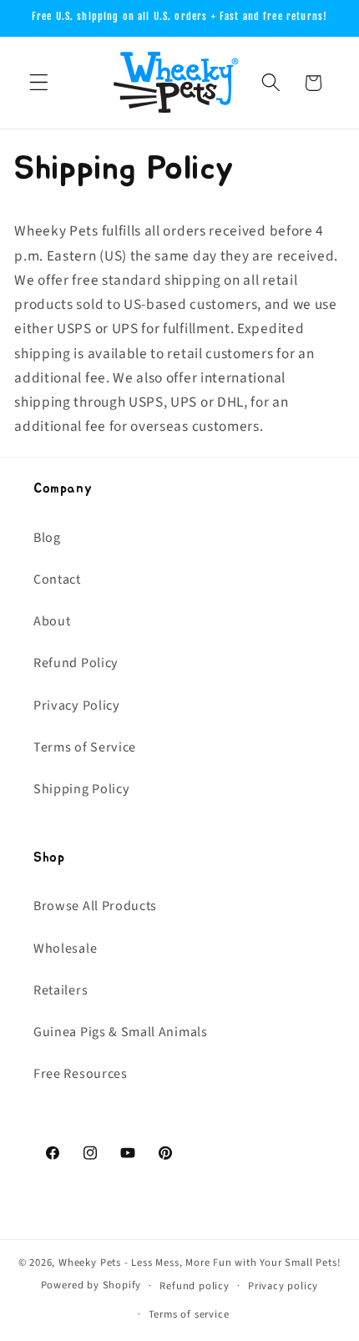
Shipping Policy (81, 789)
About (51, 621)
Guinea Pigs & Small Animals (120, 1032)
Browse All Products (95, 906)
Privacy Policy (76, 705)
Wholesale (65, 948)
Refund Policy (76, 663)
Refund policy (194, 1285)
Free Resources (80, 1074)
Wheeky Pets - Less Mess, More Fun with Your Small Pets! (199, 1262)
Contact (57, 579)
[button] (39, 83)
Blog (47, 538)
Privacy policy (283, 1285)
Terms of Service (84, 747)
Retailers (60, 990)
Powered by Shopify (91, 1285)
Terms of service (189, 1314)
